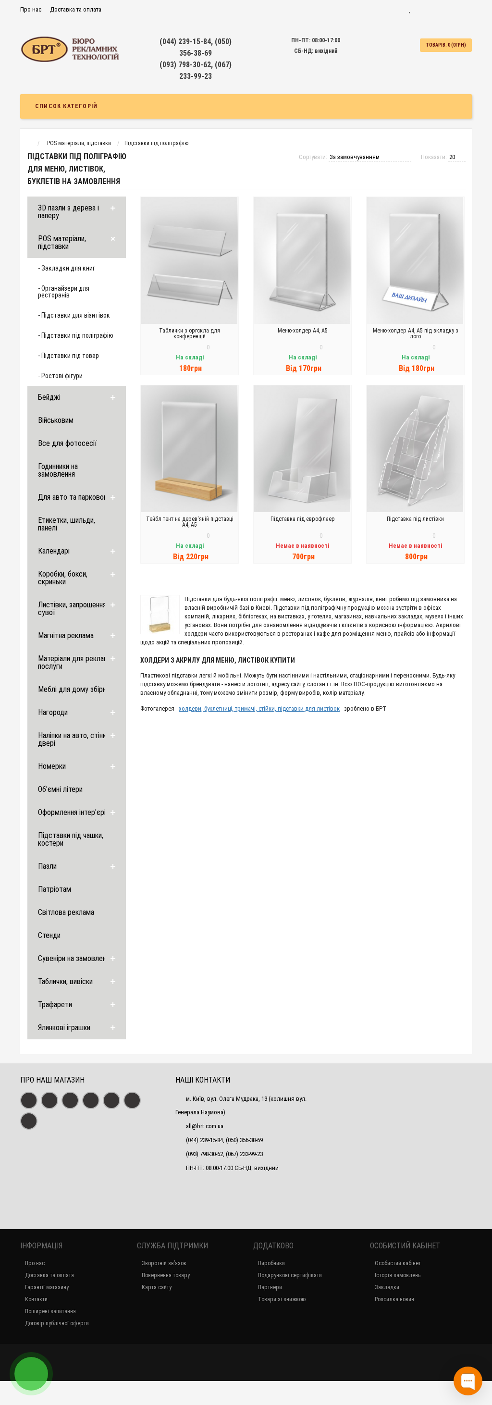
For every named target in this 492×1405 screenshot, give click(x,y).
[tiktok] (28, 1121)
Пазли (47, 866)
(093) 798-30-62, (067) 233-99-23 (224, 1154)
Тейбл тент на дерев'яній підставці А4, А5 (190, 522)
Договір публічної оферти (57, 1323)
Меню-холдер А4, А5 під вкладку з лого (415, 333)
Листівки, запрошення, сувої (73, 608)
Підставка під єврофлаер (303, 519)
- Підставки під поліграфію (75, 335)
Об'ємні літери (60, 789)
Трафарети (55, 1004)
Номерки (52, 766)
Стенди (49, 935)
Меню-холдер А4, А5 (303, 330)
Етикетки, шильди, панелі (66, 524)
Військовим (56, 420)
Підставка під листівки (415, 519)
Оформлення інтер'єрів (74, 812)
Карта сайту (157, 1287)
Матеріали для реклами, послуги (75, 662)
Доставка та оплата (75, 9)
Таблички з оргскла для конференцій (189, 333)
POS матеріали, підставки (62, 242)
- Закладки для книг (66, 268)
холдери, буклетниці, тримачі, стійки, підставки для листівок (259, 708)
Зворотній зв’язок (164, 1263)
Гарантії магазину (47, 1287)
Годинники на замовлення (58, 470)
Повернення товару (166, 1275)
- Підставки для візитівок (74, 315)
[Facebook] (28, 1100)
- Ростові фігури (60, 376)
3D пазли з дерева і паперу (68, 211)
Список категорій (66, 106)
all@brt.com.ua (204, 1126)
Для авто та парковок (72, 497)
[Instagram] (49, 1100)
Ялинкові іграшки (64, 1027)
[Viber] (132, 1100)
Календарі (54, 550)
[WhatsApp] (90, 1100)
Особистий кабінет (398, 1263)
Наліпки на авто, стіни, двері (73, 739)
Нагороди (53, 712)
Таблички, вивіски (65, 981)
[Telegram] (111, 1100)
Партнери (270, 1287)
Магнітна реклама (66, 635)
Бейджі (49, 397)
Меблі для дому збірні (73, 689)
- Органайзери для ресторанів (63, 291)
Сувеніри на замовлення (75, 958)
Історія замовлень (397, 1275)
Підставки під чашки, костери (70, 839)
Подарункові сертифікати (290, 1275)
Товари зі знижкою (282, 1299)
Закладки (387, 1287)
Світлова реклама (66, 912)
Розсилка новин (394, 1299)
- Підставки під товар (68, 355)
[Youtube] (70, 1100)
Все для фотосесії (67, 443)
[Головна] (29, 143)
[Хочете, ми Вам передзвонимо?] (31, 1373)
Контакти (36, 1299)
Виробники (271, 1263)
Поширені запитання (50, 1311)
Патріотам (54, 889)
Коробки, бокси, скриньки (62, 577)
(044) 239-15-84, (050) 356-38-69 (224, 1140)
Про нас (30, 9)
